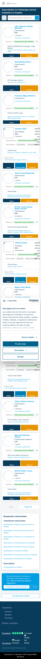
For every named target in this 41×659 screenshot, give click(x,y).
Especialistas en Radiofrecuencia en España (18, 547)
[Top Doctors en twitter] (15, 628)
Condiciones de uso (20, 648)
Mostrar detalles (28, 337)
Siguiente (28, 507)
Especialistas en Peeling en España (15, 551)
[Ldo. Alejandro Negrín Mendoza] (8, 32)
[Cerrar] (35, 577)
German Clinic (21, 129)
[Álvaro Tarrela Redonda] (8, 178)
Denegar (20, 357)
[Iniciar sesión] (36, 3)
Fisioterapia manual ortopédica (16, 587)
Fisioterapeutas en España (12, 567)
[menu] (3, 3)
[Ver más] (36, 28)
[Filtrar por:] (4, 17)
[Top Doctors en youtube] (19, 628)
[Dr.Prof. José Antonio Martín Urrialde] (8, 213)
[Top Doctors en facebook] (3, 628)
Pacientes (9, 618)
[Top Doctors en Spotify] (27, 628)
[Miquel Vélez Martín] (8, 292)
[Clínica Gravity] (8, 247)
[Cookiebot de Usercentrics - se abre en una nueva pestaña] (29, 300)
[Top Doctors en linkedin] (11, 628)
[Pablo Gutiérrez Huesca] (8, 406)
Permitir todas (20, 344)
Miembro (8, 615)
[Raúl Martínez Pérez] (8, 67)
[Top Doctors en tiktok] (23, 628)
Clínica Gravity (21, 243)
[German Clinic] (8, 133)
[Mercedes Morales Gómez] (8, 441)
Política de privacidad (8, 648)
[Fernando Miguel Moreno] (8, 100)
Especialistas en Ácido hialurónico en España (19, 543)
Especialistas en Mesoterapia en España (17, 558)
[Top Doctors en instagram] (7, 628)
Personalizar (19, 350)
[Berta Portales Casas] (8, 476)
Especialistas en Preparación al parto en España (20, 554)
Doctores (8, 612)
